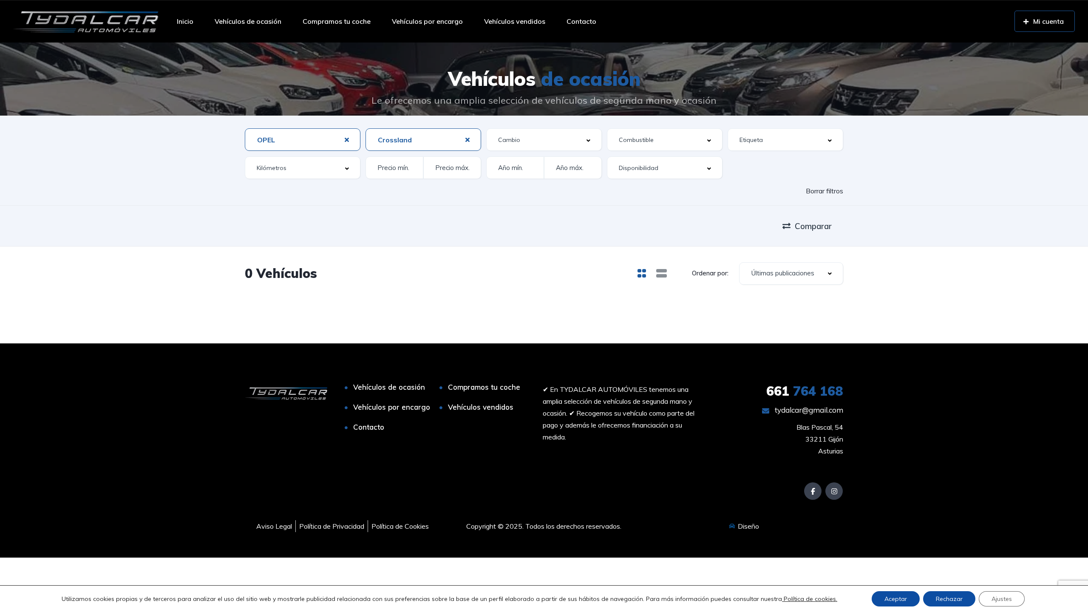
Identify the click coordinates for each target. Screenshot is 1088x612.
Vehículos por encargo (427, 21)
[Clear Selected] (346, 139)
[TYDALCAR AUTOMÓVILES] (86, 21)
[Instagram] (834, 491)
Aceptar (895, 599)
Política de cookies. (809, 599)
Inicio (185, 21)
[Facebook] (813, 491)
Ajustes (1002, 599)
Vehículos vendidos (514, 21)
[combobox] (302, 139)
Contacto (581, 21)
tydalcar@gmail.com (808, 409)
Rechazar (949, 599)
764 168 (804, 391)
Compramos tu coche (337, 21)
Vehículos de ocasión (248, 21)
